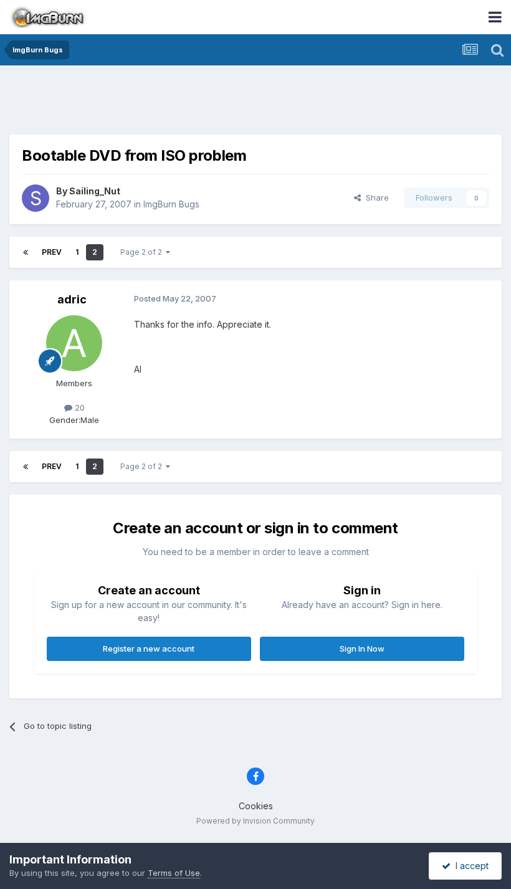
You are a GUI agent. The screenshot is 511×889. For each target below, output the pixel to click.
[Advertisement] (255, 103)
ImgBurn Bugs (171, 204)
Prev (52, 252)
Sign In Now (362, 649)
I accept (470, 865)
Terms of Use (174, 873)
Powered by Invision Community (255, 820)
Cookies (256, 806)
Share (375, 197)
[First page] (25, 252)
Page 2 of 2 (143, 252)
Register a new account (148, 649)
